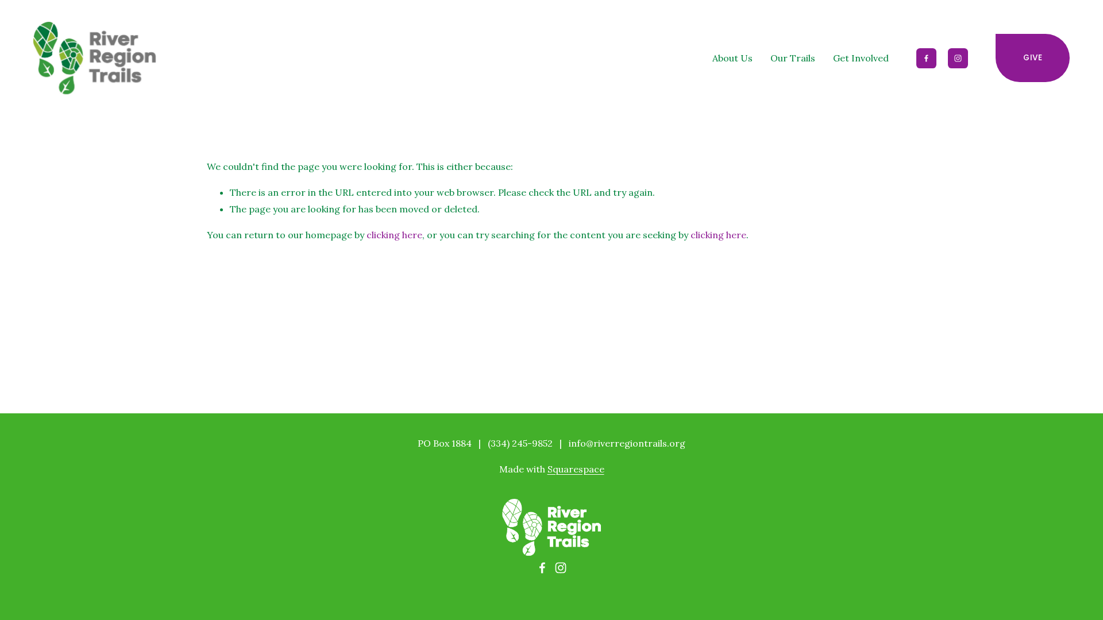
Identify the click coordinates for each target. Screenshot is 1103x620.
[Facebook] (926, 58)
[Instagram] (958, 58)
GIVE (1032, 57)
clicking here (394, 235)
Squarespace (575, 469)
